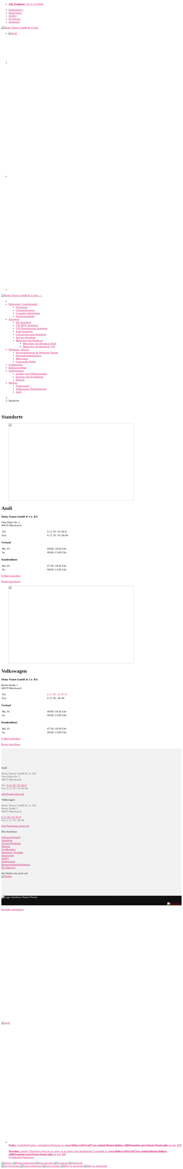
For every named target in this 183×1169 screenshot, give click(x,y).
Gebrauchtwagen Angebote (31, 334)
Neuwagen (22, 307)
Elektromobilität (17, 367)
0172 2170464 (26, 4)
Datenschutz (15, 9)
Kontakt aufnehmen (12, 909)
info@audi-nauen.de (12, 794)
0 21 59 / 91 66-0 (16, 785)
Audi (18, 391)
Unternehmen (16, 370)
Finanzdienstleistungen (28, 355)
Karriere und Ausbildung (29, 376)
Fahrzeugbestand (10, 837)
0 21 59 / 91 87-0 (11, 817)
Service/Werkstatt (11, 843)
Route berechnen (10, 581)
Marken (13, 382)
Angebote (14, 319)
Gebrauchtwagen (25, 310)
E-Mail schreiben (10, 575)
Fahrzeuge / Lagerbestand (23, 304)
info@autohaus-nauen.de (15, 825)
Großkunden (16, 364)
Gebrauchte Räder (26, 361)
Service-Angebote (26, 337)
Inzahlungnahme (25, 316)
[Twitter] (6, 876)
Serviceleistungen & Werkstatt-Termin (37, 352)
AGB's (12, 15)
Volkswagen (22, 385)
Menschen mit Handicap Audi (39, 343)
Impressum (15, 12)
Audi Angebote (24, 331)
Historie (20, 379)
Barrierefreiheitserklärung (15, 864)
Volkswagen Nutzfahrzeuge (31, 388)
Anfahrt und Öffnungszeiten (31, 373)
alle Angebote (23, 322)
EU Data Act (8, 867)
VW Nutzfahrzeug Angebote (32, 328)
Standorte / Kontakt (12, 852)
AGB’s (5, 858)
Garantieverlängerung (28, 313)
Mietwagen (22, 358)
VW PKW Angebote (27, 325)
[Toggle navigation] (40, 296)
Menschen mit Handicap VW (39, 346)
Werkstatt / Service (19, 349)
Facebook (14, 18)
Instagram (14, 21)
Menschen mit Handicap (29, 340)
